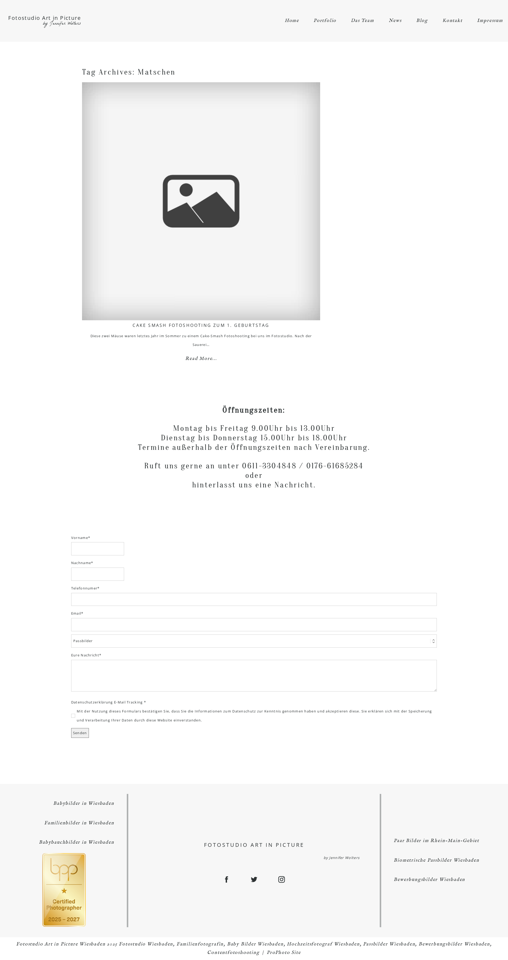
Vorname (79, 537)
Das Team (362, 21)
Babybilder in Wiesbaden (83, 804)
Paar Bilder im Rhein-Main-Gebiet (436, 841)
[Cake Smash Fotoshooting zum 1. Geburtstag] (201, 201)
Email (76, 613)
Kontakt (452, 21)
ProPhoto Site (284, 953)
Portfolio (325, 21)
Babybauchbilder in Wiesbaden (76, 842)
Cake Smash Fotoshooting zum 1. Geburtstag (201, 325)
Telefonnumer (84, 588)
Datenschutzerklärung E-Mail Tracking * (108, 702)
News (395, 21)
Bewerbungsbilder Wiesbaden (429, 880)
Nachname (81, 562)
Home (292, 21)
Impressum (490, 21)
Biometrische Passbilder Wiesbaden (436, 860)
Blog (422, 21)
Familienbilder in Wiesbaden (79, 823)
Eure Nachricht (85, 655)
